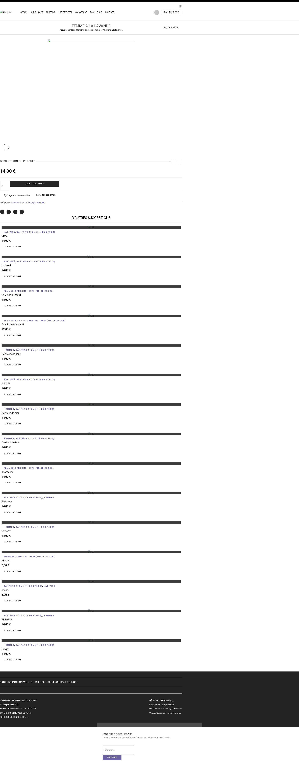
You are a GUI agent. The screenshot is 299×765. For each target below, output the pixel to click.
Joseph (6, 383)
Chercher (112, 757)
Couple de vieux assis (13, 324)
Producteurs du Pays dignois (161, 704)
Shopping (50, 12)
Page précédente (171, 27)
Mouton (6, 560)
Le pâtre (6, 531)
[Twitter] (2, 212)
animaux (9, 556)
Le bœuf (6, 265)
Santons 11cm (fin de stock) (80, 29)
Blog (99, 12)
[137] (91, 41)
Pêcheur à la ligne (11, 354)
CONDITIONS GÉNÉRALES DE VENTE (15, 713)
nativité (9, 232)
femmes (98, 29)
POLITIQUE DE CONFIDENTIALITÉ (14, 717)
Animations (81, 12)
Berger (5, 649)
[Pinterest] (15, 212)
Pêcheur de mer (10, 413)
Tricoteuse (8, 472)
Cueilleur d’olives (11, 442)
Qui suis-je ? (37, 12)
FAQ (92, 12)
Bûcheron (7, 501)
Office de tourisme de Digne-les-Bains (165, 708)
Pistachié (7, 619)
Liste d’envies (65, 12)
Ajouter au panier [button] (12, 247)
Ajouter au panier (34, 184)
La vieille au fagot (11, 295)
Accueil (24, 12)
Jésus (5, 590)
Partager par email (46, 194)
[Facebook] (9, 212)
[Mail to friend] (22, 212)
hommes (20, 320)
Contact (109, 12)
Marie (5, 235)
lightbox (6, 147)
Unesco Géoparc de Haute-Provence (165, 713)
